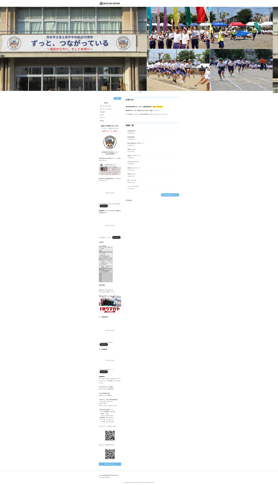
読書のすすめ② (131, 149)
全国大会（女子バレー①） (134, 168)
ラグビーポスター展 (132, 186)
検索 (117, 98)
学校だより (102, 117)
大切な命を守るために (133, 161)
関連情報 (102, 120)
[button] (276, 50)
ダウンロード (104, 206)
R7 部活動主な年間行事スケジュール (106, 369)
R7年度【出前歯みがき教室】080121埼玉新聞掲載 (109, 203)
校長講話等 (102, 112)
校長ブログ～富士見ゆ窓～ (106, 109)
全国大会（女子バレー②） (134, 155)
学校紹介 (102, 114)
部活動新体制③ (131, 131)
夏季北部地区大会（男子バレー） (136, 143)
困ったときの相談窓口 (107, 444)
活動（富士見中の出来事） (106, 106)
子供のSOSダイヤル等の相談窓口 (106, 426)
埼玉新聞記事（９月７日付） (105, 237)
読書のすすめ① (131, 174)
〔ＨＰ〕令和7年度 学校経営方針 (106, 342)
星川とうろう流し (132, 180)
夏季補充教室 (130, 137)
